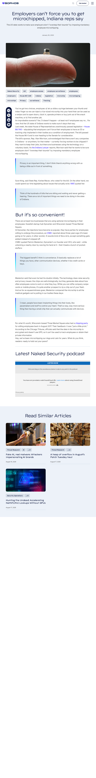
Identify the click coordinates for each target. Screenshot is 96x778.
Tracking (46, 100)
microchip (61, 96)
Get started (82, 3)
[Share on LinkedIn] (9, 120)
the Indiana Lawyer (40, 147)
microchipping (74, 96)
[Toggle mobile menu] (92, 3)
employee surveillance (56, 91)
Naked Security (13, 91)
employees (73, 91)
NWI (72, 183)
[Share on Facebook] (9, 124)
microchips (11, 100)
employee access (36, 91)
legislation (49, 96)
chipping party (81, 323)
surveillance (34, 100)
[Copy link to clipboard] (9, 110)
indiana (38, 96)
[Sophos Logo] (10, 3)
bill (24, 91)
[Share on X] (9, 115)
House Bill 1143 (25, 96)
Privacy (23, 100)
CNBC (49, 233)
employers (11, 96)
